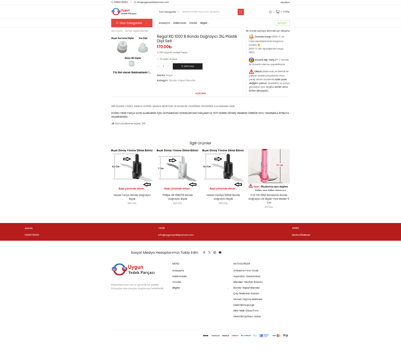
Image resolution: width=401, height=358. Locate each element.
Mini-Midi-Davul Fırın (245, 310)
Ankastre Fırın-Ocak (246, 270)
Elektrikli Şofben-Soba (247, 316)
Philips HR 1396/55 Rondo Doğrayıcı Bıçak (178, 197)
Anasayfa (164, 23)
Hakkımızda (179, 23)
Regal (169, 75)
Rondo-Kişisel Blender (136, 30)
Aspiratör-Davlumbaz (246, 276)
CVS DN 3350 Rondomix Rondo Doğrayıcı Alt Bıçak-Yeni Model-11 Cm (268, 198)
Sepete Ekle (189, 66)
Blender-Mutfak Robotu (248, 282)
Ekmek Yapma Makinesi (247, 299)
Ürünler (193, 23)
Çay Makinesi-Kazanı (246, 293)
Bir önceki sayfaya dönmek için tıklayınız (268, 30)
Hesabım (285, 2)
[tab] (200, 93)
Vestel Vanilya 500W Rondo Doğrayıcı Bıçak (223, 197)
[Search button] (241, 12)
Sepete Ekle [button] (129, 171)
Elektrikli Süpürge (243, 305)
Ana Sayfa (116, 30)
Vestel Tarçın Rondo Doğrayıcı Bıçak (132, 197)
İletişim (282, 23)
